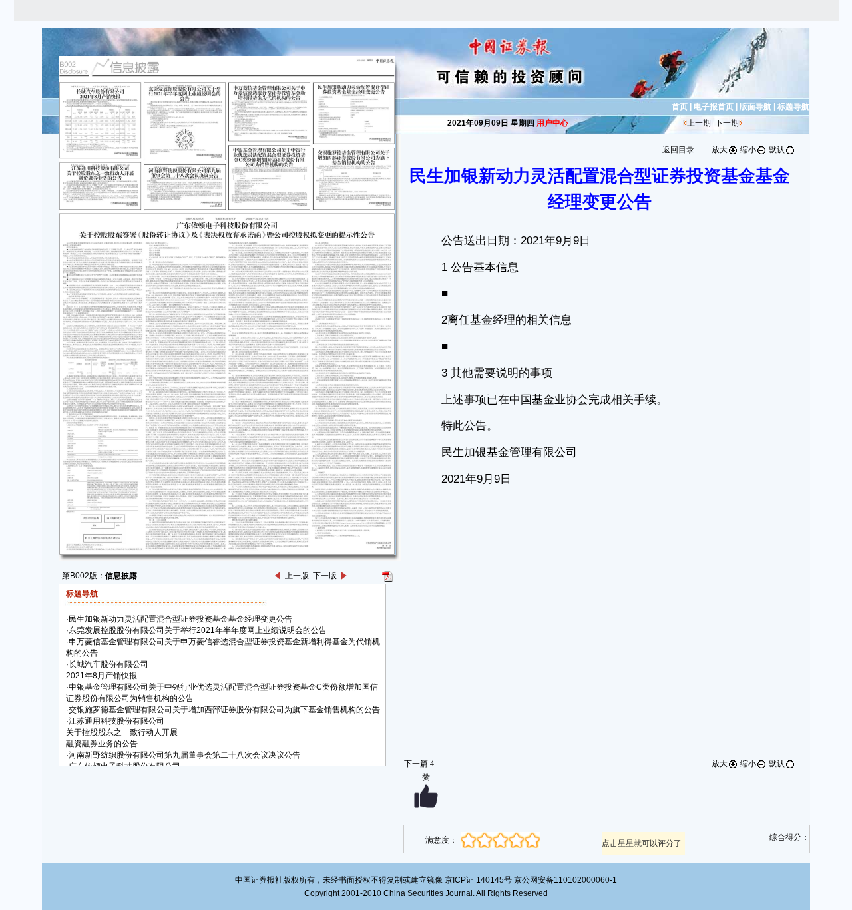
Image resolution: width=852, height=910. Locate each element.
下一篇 (419, 763)
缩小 (748, 149)
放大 (720, 149)
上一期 (699, 123)
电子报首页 (714, 106)
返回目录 (678, 149)
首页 (680, 106)
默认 (777, 149)
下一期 (727, 123)
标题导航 (793, 106)
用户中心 (552, 123)
